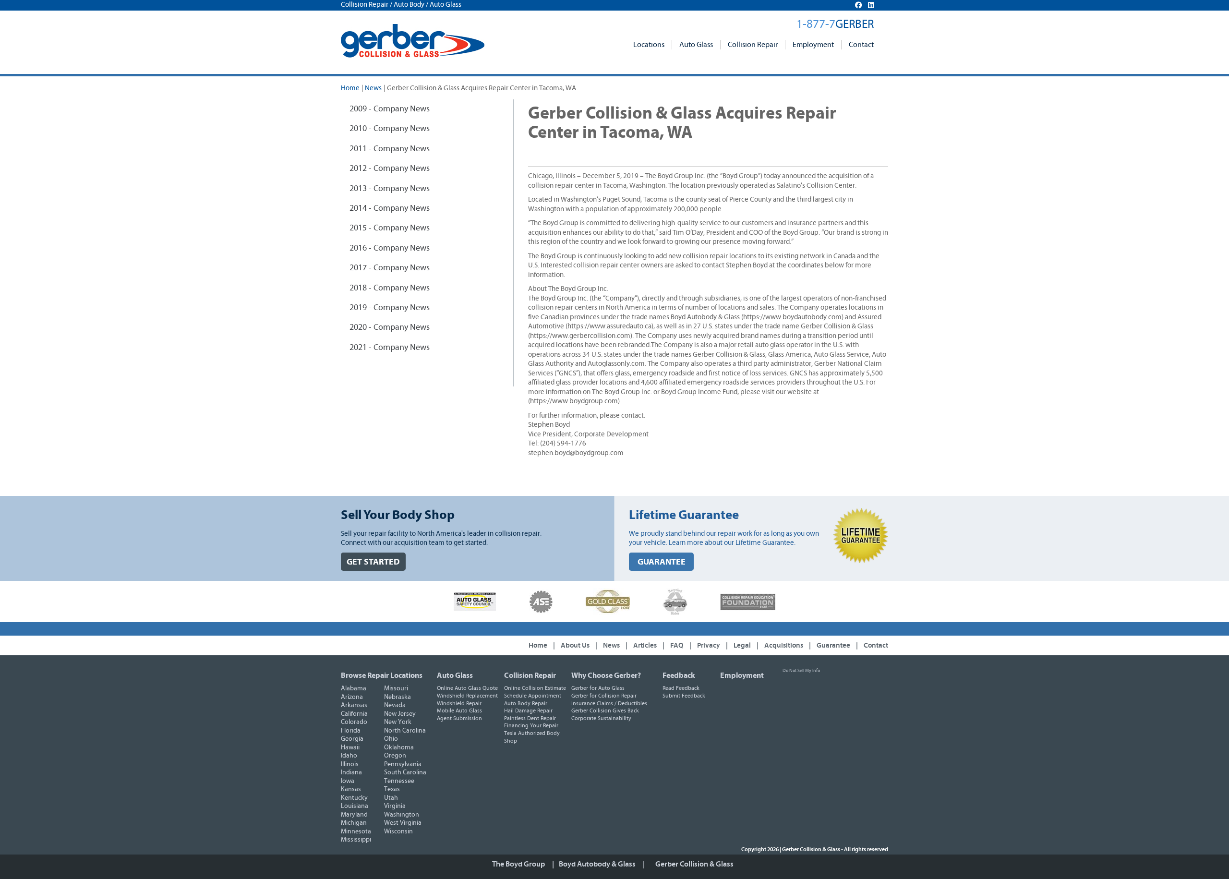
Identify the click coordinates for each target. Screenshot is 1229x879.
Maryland (354, 814)
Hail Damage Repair (528, 710)
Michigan (354, 822)
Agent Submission (459, 718)
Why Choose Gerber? (606, 675)
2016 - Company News (389, 248)
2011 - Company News (389, 148)
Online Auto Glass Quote (467, 688)
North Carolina (405, 730)
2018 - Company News (389, 288)
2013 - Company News (389, 188)
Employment (813, 44)
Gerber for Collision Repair (604, 695)
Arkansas (354, 705)
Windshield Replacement (467, 695)
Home (350, 88)
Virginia (395, 806)
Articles (645, 645)
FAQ (677, 645)
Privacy (708, 645)
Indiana (351, 772)
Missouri (396, 688)
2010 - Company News (389, 128)
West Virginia (403, 822)
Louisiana (354, 806)
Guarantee (833, 645)
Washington (401, 814)
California (354, 713)
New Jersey (400, 713)
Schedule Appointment (532, 695)
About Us (575, 645)
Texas (392, 789)
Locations (648, 44)
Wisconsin (398, 831)
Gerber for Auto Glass (598, 688)
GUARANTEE (662, 562)
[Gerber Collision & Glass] (412, 41)
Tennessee (399, 781)
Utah (391, 798)
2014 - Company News (389, 208)
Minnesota (356, 831)
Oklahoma (399, 747)
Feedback (679, 675)
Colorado (354, 722)
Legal (742, 645)
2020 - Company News (389, 327)
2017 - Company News (389, 268)
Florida (351, 730)
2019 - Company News (389, 307)
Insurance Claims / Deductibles (609, 703)
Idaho (349, 755)
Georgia (352, 738)
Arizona (352, 697)
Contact (861, 44)
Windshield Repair (459, 703)
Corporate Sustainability (601, 718)
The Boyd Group (518, 864)
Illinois (350, 764)
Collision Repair (753, 44)
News (373, 88)
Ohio (391, 738)
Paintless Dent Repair (530, 718)
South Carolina (405, 772)
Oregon (395, 755)
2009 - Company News (389, 109)
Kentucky (354, 798)
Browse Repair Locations (381, 675)
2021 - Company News (389, 347)
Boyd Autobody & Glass (597, 864)
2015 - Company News (389, 228)
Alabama (353, 688)
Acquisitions (783, 645)
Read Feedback (681, 688)
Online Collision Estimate (535, 688)
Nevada (395, 705)
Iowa (347, 781)
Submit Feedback (684, 695)
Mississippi (356, 839)
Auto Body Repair (525, 703)
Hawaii (350, 747)
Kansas (351, 789)
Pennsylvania (403, 764)
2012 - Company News (389, 168)
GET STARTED (373, 562)
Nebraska (397, 697)
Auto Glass (696, 44)
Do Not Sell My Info (801, 670)
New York (397, 722)
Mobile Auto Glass (459, 710)
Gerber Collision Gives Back (605, 710)
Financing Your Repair (531, 725)
